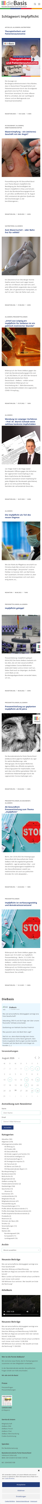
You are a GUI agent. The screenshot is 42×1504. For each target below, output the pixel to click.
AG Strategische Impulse (13, 1161)
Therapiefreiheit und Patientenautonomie (15, 32)
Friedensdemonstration (10, 1184)
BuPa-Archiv (6, 1176)
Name (4, 1108)
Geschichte (6, 1189)
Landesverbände (8, 1196)
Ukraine (7, 1191)
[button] (39, 1470)
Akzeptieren (21, 1484)
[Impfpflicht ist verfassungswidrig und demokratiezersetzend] (21, 928)
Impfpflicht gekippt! (14, 608)
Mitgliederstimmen (9, 1201)
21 (26, 1085)
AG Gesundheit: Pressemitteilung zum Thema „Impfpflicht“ (19, 809)
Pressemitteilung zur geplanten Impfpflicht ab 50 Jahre (20, 707)
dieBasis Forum (7, 1429)
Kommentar (6, 1194)
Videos (4, 1228)
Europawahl (8, 1236)
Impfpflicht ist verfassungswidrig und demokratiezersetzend (21, 903)
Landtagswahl (9, 1238)
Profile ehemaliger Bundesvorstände (15, 1211)
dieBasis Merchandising (10, 1434)
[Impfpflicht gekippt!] (21, 634)
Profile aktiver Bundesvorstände (13, 1209)
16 (38, 1080)
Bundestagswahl (10, 1233)
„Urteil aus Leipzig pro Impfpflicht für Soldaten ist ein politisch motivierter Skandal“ (20, 323)
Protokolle (5, 1216)
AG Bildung (8, 1147)
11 (10, 1080)
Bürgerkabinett (7, 1179)
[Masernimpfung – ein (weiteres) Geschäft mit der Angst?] (21, 157)
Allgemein (16, 27)
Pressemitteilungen (20, 317)
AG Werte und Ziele (11, 1166)
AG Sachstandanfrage (12, 1159)
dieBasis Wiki (6, 1426)
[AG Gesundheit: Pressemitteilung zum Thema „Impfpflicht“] (21, 833)
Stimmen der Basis (8, 1221)
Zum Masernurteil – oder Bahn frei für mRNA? (20, 231)
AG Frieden (8, 1149)
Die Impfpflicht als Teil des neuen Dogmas (18, 516)
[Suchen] (35, 4)
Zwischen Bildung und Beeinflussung (15, 1269)
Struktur (5, 1223)
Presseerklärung (7, 1204)
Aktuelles (8, 27)
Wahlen (4, 1231)
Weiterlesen (13, 106)
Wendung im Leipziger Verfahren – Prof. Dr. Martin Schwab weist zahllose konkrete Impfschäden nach (21, 423)
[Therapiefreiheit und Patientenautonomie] (21, 57)
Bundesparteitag (8, 1171)
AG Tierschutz (9, 1164)
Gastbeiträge (25, 27)
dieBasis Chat (7, 1431)
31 (26, 1069)
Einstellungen (21, 1496)
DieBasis (8, 999)
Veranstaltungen (8, 1226)
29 (32, 1091)
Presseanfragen (7, 1387)
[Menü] (39, 4)
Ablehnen (21, 1490)
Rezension (5, 1219)
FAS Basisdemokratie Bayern (14, 1169)
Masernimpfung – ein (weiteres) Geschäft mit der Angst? (20, 132)
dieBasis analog (7, 1181)
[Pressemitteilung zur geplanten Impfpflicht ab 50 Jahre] (21, 732)
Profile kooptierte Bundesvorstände (14, 1213)
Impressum (33, 1501)
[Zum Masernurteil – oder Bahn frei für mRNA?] (21, 256)
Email (4, 1117)
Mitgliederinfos (7, 1199)
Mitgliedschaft (7, 1424)
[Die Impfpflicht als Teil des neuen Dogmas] (21, 541)
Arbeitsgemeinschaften (13, 128)
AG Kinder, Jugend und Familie (15, 1154)
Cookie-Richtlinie (9, 1478)
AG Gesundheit (10, 125)
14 (26, 1080)
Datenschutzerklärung (22, 1501)
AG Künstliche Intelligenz (13, 1156)
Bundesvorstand (8, 1174)
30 (38, 1091)
